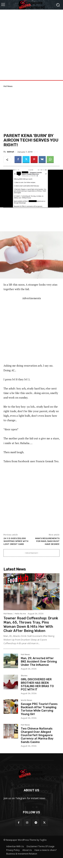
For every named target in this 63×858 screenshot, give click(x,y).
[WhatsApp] (50, 159)
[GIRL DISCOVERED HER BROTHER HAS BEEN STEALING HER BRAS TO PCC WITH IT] (11, 682)
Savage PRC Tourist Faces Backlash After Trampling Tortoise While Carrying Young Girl (39, 709)
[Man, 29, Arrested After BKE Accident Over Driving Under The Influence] (11, 661)
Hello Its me (20, 614)
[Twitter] (26, 159)
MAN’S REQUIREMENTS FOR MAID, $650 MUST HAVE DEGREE (47, 541)
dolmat (10, 152)
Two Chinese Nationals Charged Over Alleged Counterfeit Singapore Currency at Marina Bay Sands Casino (37, 735)
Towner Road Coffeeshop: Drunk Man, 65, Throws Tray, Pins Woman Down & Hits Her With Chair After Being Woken (31, 624)
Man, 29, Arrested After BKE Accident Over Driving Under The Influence (39, 661)
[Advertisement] (31, 41)
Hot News (8, 86)
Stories (24, 676)
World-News (26, 700)
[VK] (42, 159)
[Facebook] (18, 159)
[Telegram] (35, 822)
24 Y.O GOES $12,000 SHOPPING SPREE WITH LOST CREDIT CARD (16, 541)
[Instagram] (27, 822)
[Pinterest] (34, 159)
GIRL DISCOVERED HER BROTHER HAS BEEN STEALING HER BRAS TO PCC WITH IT (37, 684)
